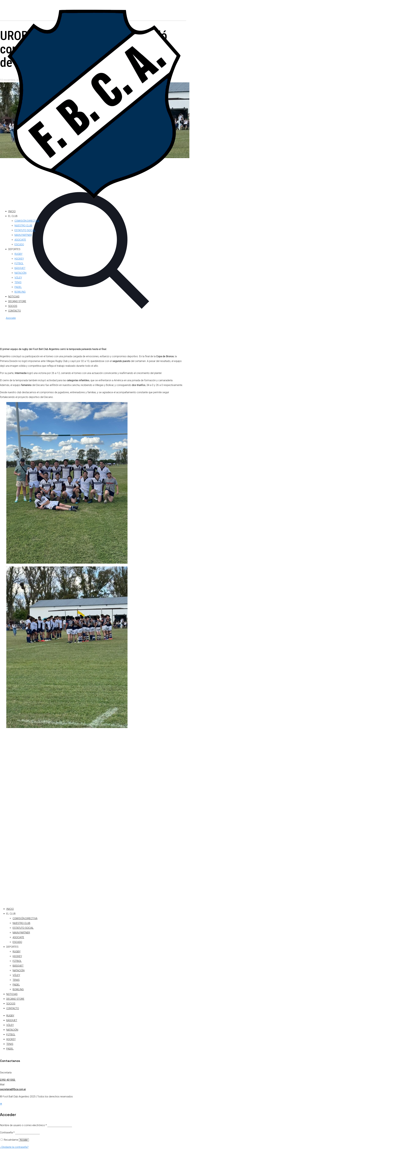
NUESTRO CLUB (21, 923)
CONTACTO (12, 1008)
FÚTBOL (17, 961)
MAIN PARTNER (21, 932)
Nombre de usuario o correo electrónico (23, 1125)
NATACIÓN (18, 970)
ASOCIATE (18, 937)
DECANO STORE (15, 998)
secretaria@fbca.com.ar (13, 1089)
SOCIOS (10, 1003)
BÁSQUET (18, 965)
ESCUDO (17, 942)
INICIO (10, 908)
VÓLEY (16, 975)
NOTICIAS (12, 994)
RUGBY (17, 951)
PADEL (16, 984)
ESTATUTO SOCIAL (23, 927)
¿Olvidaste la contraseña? (14, 1147)
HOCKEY (17, 956)
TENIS (16, 979)
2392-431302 (8, 1079)
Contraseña (7, 1132)
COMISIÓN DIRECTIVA (25, 918)
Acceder (24, 1140)
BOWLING (18, 989)
